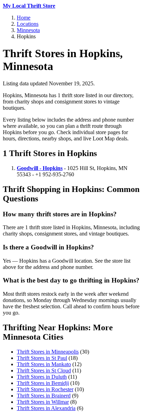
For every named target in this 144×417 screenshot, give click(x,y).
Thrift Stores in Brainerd (44, 396)
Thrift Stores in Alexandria (46, 408)
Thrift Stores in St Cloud (44, 370)
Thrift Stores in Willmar (43, 402)
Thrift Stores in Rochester (45, 389)
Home (23, 18)
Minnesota (28, 30)
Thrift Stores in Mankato (44, 364)
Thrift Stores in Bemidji (43, 383)
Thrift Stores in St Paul (42, 358)
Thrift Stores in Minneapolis (48, 352)
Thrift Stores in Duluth (42, 377)
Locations (27, 24)
